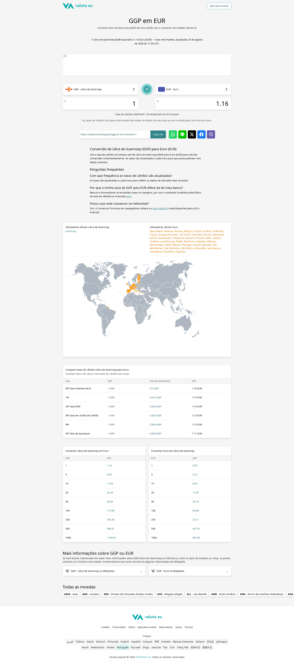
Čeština (80, 641)
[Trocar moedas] (147, 89)
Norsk (85, 647)
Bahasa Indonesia (183, 641)
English (125, 641)
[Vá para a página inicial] (78, 6)
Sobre (131, 627)
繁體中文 (207, 647)
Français (147, 641)
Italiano (200, 641)
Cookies (105, 627)
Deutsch (100, 641)
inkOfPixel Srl (143, 657)
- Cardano (90, 594)
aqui (129, 196)
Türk (172, 647)
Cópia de (158, 134)
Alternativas (166, 627)
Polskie (111, 647)
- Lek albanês (197, 594)
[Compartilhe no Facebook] (201, 134)
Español (136, 641)
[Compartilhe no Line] (182, 134)
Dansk (90, 641)
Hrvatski (165, 641)
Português (123, 647)
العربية (70, 641)
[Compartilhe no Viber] (211, 134)
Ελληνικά (113, 641)
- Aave (71, 594)
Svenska (156, 647)
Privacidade (119, 627)
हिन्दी (157, 641)
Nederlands (97, 647)
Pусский (135, 647)
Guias (178, 627)
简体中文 (195, 647)
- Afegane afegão (169, 594)
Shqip (146, 647)
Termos (189, 627)
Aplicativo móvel (219, 5)
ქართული (221, 641)
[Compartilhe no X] (192, 134)
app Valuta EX (161, 208)
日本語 (210, 641)
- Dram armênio (223, 594)
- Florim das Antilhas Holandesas (261, 594)
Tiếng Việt (182, 647)
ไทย (165, 647)
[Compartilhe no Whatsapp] (173, 134)
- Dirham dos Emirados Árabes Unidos (128, 594)
